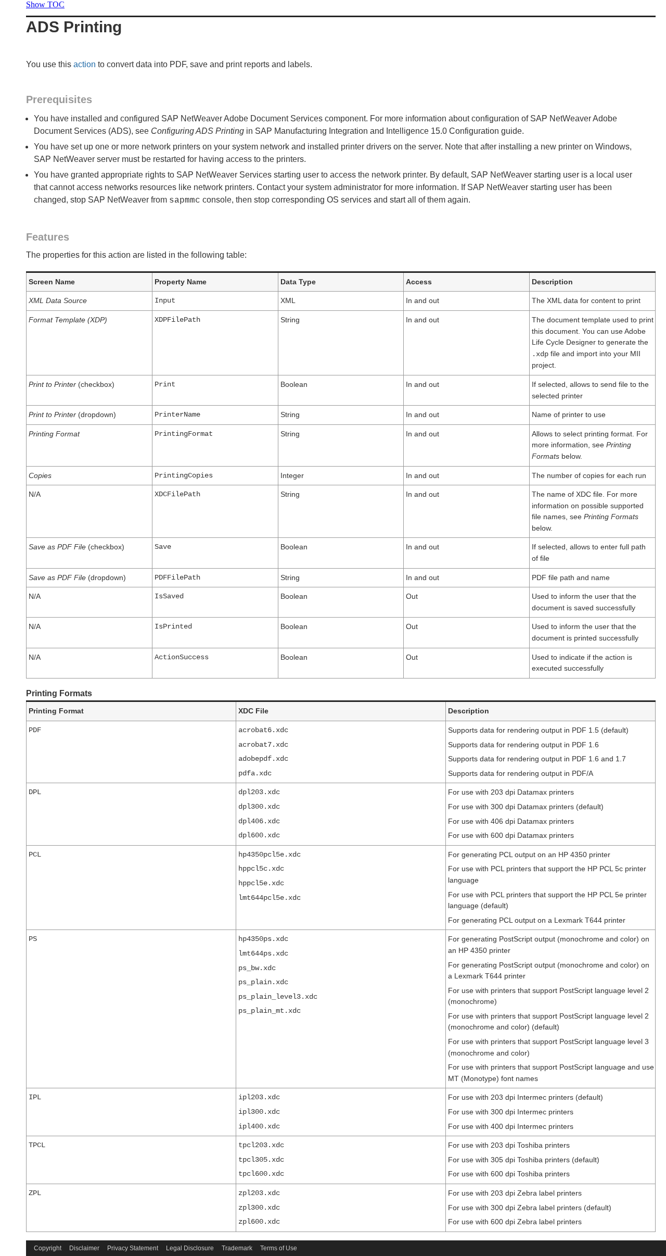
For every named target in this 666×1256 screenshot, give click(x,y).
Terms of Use (278, 1248)
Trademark (237, 1248)
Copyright (47, 1248)
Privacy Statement (132, 1248)
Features (47, 237)
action (84, 64)
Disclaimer (84, 1248)
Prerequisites (59, 99)
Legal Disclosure (190, 1248)
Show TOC (45, 4)
